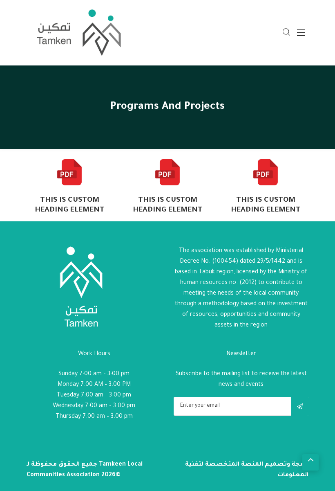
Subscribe (299, 406)
